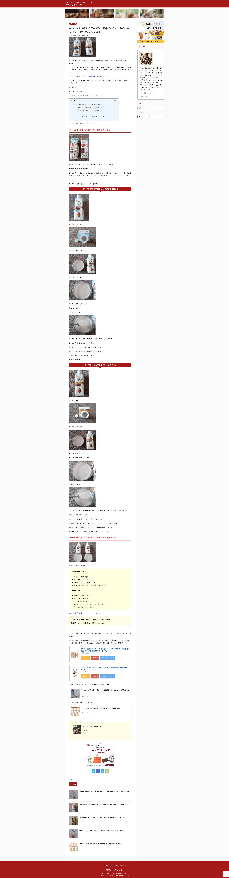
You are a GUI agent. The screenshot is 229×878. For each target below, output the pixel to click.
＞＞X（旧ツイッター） (146, 93)
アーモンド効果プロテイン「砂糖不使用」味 (91, 108)
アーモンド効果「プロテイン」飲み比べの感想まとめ (89, 116)
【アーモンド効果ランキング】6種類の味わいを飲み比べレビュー (89, 76)
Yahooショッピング (108, 658)
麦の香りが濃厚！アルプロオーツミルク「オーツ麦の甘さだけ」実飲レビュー (104, 791)
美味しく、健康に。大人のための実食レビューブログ (114, 873)
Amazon (85, 658)
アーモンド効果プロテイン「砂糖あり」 (90, 110)
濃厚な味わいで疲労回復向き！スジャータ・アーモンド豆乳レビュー (101, 804)
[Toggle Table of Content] (115, 100)
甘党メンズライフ (74, 5)
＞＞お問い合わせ (144, 96)
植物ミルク (74, 779)
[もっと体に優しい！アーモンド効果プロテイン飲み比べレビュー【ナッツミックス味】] (102, 771)
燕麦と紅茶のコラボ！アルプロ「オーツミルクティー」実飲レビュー (101, 831)
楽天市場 (95, 658)
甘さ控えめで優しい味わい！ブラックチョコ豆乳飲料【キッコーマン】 (102, 817)
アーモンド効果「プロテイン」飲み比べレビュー (88, 104)
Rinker (87, 652)
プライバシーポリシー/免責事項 (110, 865)
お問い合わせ (123, 865)
